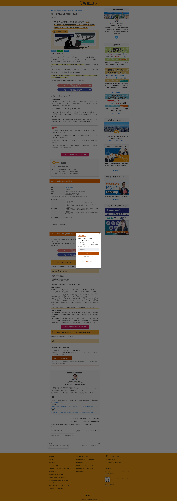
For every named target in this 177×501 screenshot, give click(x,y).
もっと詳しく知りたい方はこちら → (88, 261)
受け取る (88, 253)
